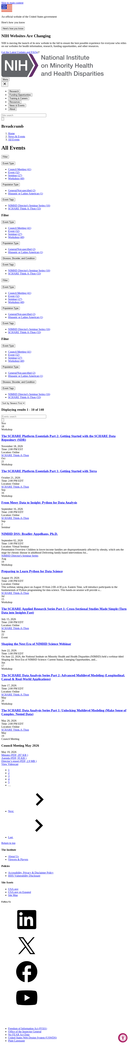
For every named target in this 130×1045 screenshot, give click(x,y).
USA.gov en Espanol (19, 892)
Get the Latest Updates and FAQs (19, 52)
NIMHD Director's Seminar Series (19, 555)
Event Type (8, 163)
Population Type (10, 184)
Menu (5, 79)
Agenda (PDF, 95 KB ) (13, 758)
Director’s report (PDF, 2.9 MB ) (19, 761)
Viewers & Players (18, 859)
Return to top (8, 843)
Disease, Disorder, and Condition (19, 258)
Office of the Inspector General (24, 1031)
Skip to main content (12, 2)
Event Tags (8, 199)
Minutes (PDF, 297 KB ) (14, 755)
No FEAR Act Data (18, 1034)
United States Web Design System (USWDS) (32, 1037)
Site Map (13, 895)
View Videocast (9, 764)
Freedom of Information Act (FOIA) (27, 1028)
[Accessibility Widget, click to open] (122, 1037)
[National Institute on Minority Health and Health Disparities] (52, 76)
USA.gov (13, 889)
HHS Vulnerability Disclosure (24, 875)
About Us (13, 856)
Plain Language (16, 1040)
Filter (5, 157)
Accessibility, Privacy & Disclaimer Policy (30, 872)
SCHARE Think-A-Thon (15, 455)
